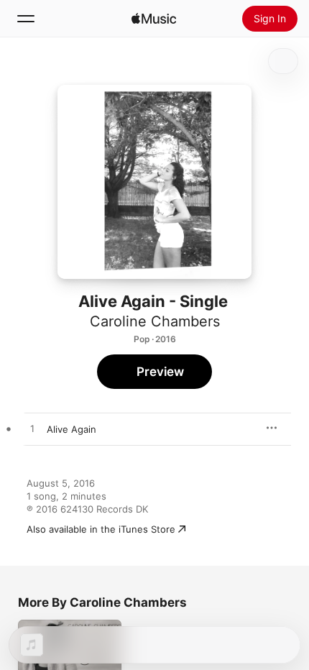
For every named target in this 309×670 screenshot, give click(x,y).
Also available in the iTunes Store (101, 529)
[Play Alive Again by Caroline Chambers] (32, 429)
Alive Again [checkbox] (71, 429)
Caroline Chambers (155, 321)
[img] (154, 18)
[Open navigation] (26, 19)
